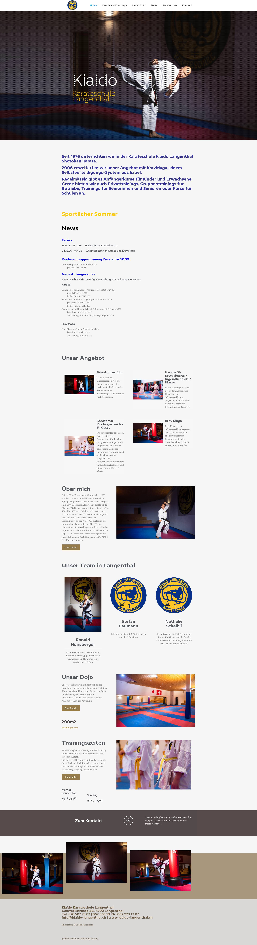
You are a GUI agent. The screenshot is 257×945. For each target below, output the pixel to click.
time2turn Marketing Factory (83, 938)
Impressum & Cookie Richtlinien (77, 924)
